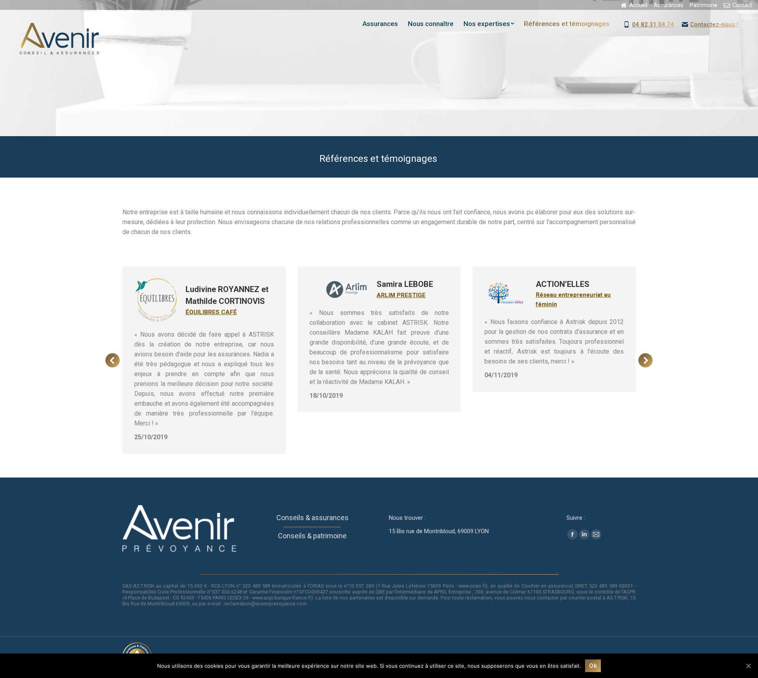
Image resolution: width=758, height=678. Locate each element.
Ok (593, 665)
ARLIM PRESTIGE (236, 295)
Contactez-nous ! (714, 24)
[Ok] (748, 666)
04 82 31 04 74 (653, 24)
